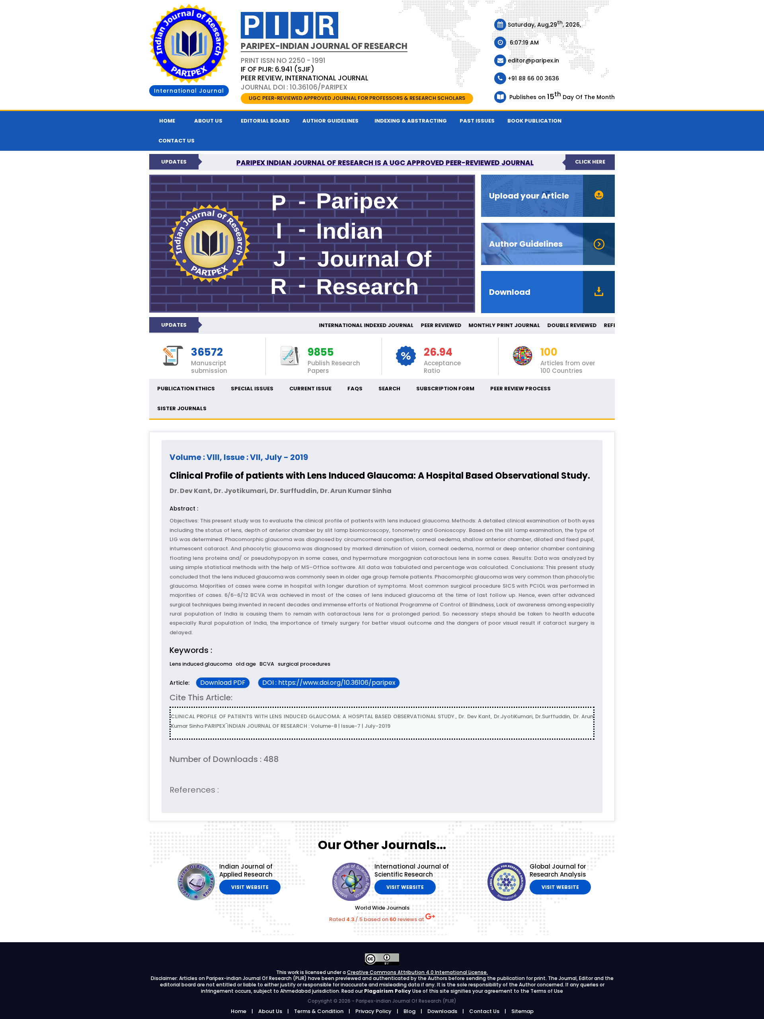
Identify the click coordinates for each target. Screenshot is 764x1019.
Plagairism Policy (388, 991)
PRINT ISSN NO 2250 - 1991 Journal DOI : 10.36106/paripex (304, 73)
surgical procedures (304, 664)
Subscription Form (445, 388)
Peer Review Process (520, 388)
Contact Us (484, 1011)
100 (548, 352)
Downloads (442, 1011)
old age (246, 664)
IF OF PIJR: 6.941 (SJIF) (277, 69)
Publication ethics (186, 388)
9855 (321, 352)
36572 (207, 352)
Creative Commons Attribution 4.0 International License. (417, 972)
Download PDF (223, 682)
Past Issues (477, 121)
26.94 (438, 352)
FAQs (355, 388)
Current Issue (310, 388)
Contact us (176, 140)
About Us (208, 121)
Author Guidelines (330, 121)
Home (167, 121)
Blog (409, 1011)
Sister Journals (182, 408)
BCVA (266, 664)
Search (389, 388)
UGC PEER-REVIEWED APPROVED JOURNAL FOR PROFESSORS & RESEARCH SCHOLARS (357, 98)
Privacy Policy (373, 1011)
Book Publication (534, 121)
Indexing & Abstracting (410, 121)
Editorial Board (265, 121)
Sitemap (522, 1011)
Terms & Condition (318, 1011)
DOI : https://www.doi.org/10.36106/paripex (329, 682)
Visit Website (250, 887)
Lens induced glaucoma (201, 664)
